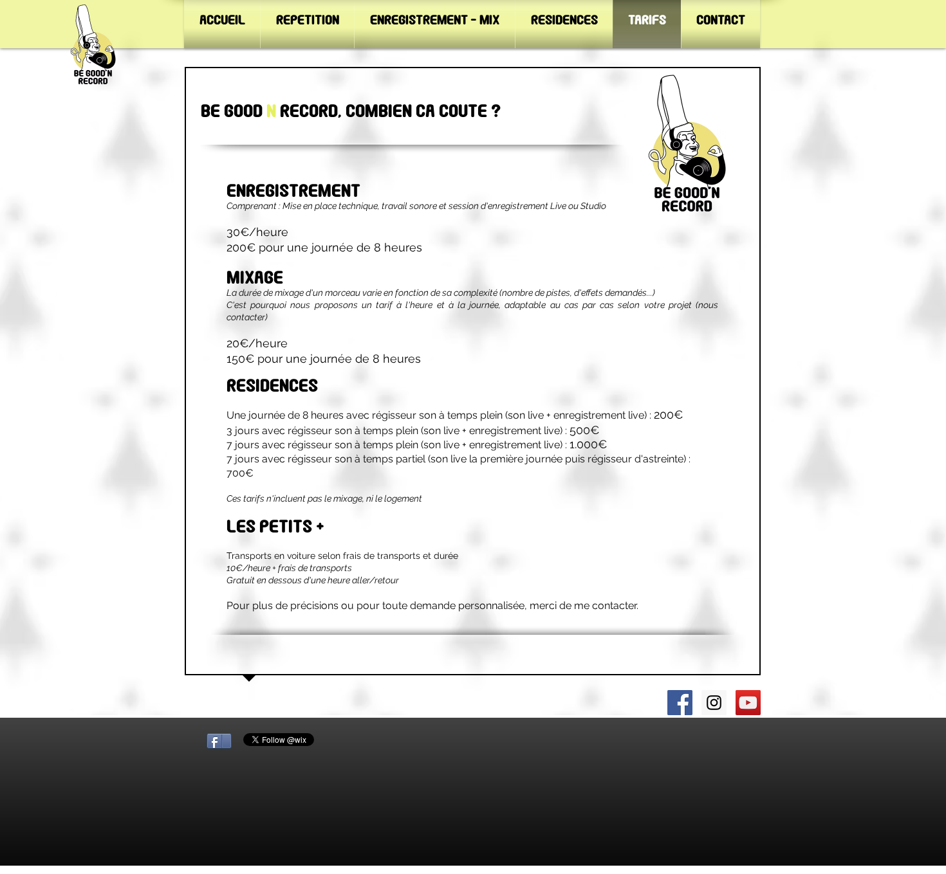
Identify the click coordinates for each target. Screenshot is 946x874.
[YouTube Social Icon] (748, 702)
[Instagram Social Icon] (714, 702)
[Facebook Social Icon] (679, 702)
